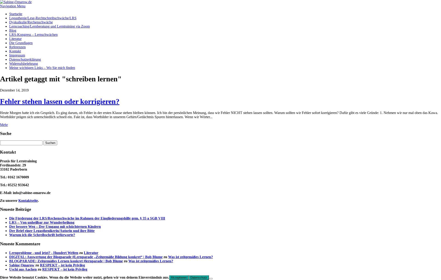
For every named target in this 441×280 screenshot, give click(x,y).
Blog (12, 30)
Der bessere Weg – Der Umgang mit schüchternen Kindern (55, 227)
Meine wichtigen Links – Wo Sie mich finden (42, 68)
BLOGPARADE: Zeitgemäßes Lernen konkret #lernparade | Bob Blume (66, 261)
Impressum (17, 55)
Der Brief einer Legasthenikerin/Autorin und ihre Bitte (52, 231)
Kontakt (15, 51)
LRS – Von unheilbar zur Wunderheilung (41, 222)
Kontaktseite (28, 201)
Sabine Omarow (21, 265)
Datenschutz (198, 277)
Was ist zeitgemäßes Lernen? (190, 257)
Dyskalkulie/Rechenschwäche (31, 22)
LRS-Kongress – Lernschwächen (33, 35)
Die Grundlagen (21, 43)
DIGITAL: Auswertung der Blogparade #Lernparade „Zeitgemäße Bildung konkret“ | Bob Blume (86, 257)
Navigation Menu (12, 6)
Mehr (4, 125)
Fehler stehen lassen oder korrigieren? (59, 101)
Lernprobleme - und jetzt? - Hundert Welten (43, 253)
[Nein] (211, 278)
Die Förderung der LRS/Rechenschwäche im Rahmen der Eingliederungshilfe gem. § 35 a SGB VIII (87, 218)
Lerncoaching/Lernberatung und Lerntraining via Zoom (49, 26)
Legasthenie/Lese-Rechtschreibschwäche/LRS (42, 18)
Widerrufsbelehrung (23, 64)
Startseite (15, 14)
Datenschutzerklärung (25, 59)
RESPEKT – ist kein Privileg (62, 265)
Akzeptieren (179, 277)
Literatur (15, 39)
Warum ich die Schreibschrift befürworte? (42, 235)
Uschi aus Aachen (23, 269)
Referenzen (17, 47)
